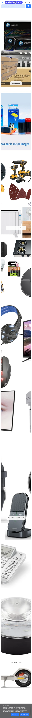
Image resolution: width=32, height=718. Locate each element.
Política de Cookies (22, 709)
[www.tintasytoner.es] (13, 2)
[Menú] (2, 2)
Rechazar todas (24, 714)
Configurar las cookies (19, 712)
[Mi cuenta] (30, 2)
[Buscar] (28, 6)
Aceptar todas (15, 714)
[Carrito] (25, 2)
